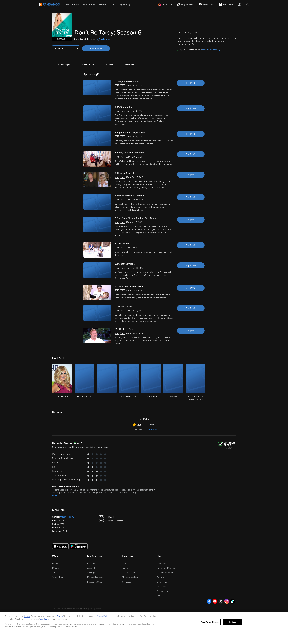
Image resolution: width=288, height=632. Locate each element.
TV (53, 572)
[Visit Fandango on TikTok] (232, 601)
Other (63, 517)
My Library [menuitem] (124, 4)
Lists (124, 563)
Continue (232, 622)
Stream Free (57, 577)
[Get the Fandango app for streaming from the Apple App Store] (60, 546)
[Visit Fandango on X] (220, 601)
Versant (27, 616)
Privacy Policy (103, 616)
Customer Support (165, 572)
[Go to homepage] (49, 4)
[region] (144, 622)
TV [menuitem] (113, 4)
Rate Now (152, 429)
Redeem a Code (94, 582)
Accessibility (162, 591)
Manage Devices (95, 577)
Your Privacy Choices (210, 622)
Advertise (161, 586)
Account (91, 568)
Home (55, 563)
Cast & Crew (88, 64)
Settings (91, 572)
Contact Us (162, 582)
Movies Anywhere (130, 577)
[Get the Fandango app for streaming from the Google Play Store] (78, 546)
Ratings (109, 64)
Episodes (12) (64, 64)
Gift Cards (126, 582)
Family (125, 568)
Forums (160, 577)
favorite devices (209, 49)
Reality (71, 517)
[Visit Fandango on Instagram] (226, 601)
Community (137, 429)
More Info (129, 64)
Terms (60, 616)
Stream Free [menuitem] (72, 4)
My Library (92, 563)
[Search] (248, 4)
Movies (55, 568)
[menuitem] (206, 4)
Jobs (159, 595)
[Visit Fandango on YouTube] (215, 601)
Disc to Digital (128, 572)
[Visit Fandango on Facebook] (209, 601)
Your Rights (45, 619)
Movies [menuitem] (103, 4)
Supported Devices (166, 568)
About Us (161, 563)
